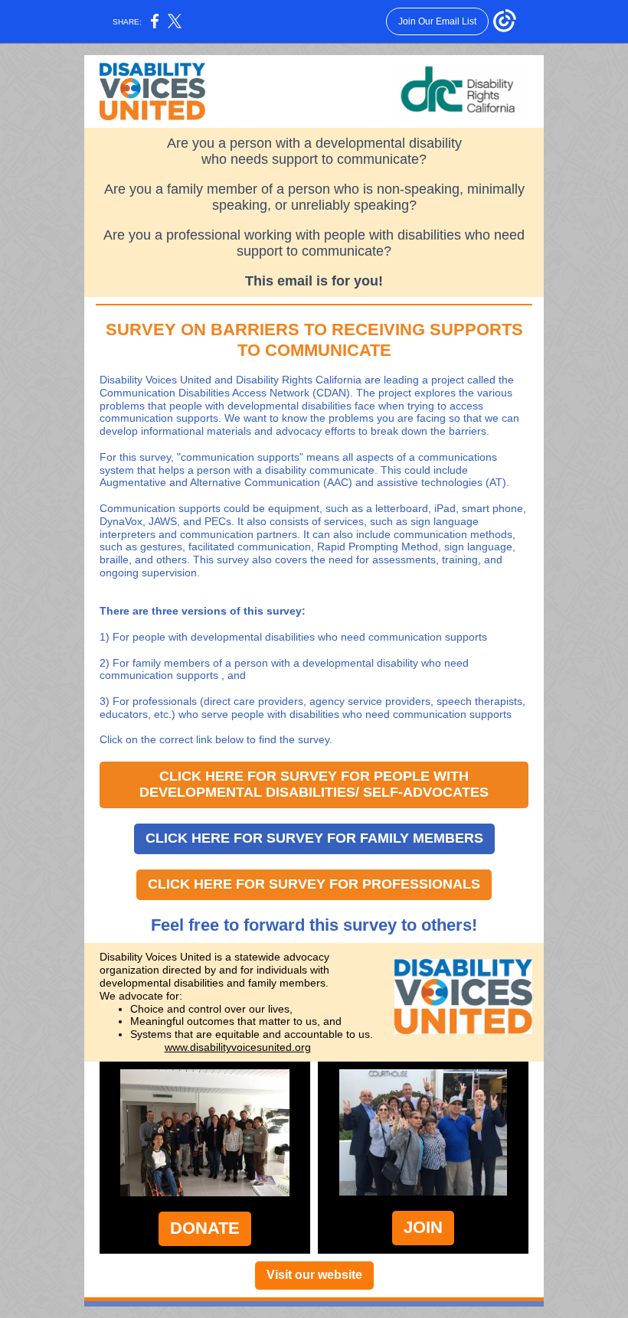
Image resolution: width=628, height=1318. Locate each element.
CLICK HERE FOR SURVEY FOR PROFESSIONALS (314, 884)
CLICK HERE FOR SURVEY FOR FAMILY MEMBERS (314, 838)
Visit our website (314, 1274)
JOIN (423, 1227)
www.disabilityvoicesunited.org (238, 1047)
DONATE (205, 1228)
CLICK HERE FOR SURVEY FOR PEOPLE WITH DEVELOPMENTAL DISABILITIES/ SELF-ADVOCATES (314, 784)
